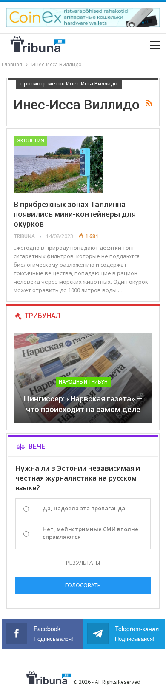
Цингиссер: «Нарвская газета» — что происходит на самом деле (83, 404)
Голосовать (83, 585)
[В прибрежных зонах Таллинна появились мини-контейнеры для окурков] (58, 164)
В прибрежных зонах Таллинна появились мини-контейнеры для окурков (75, 214)
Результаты (83, 562)
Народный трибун (83, 382)
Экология (30, 141)
